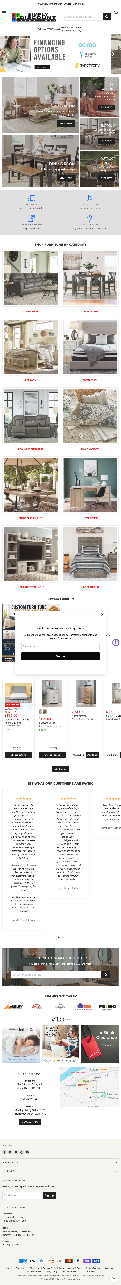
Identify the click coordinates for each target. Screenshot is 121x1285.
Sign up (60, 656)
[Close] (102, 614)
